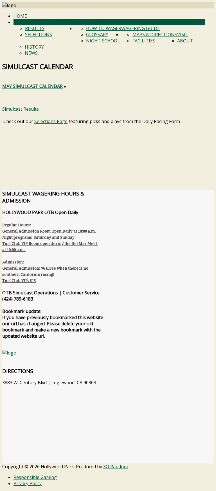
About (185, 41)
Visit (182, 34)
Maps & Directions (154, 34)
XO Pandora (115, 466)
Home (20, 16)
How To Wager (103, 28)
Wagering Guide (140, 28)
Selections (38, 34)
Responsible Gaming (35, 477)
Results (34, 28)
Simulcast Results (20, 109)
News (31, 53)
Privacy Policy (28, 483)
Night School (103, 41)
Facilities (143, 41)
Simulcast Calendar (50, 22)
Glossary (97, 34)
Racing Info (89, 22)
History (34, 47)
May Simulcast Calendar (32, 86)
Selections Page (51, 121)
